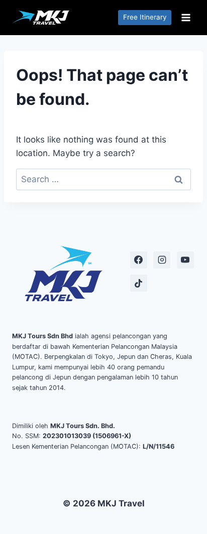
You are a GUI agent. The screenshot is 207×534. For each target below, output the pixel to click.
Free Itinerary (145, 17)
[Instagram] (161, 260)
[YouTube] (185, 260)
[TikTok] (138, 283)
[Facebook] (138, 260)
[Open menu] (185, 17)
